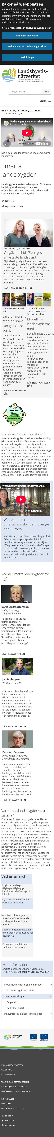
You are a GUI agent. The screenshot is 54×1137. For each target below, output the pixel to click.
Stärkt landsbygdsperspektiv (19, 990)
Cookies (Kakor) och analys (14, 1086)
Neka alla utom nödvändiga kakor (27, 46)
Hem (3, 110)
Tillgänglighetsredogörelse (15, 1082)
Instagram (10, 1125)
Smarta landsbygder (14, 996)
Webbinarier (7, 1070)
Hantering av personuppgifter (16, 1091)
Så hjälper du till (13, 206)
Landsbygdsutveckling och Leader (24, 110)
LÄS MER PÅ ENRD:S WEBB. (33, 971)
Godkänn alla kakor (27, 35)
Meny (45, 100)
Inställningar (27, 57)
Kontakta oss (7, 1099)
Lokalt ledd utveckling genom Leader (23, 984)
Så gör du (8, 200)
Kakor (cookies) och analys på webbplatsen (27, 27)
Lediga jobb (6, 1103)
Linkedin (9, 1116)
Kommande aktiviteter (12, 1065)
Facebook (9, 1120)
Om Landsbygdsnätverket (13, 1108)
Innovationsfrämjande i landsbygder (23, 1013)
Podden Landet (8, 1074)
